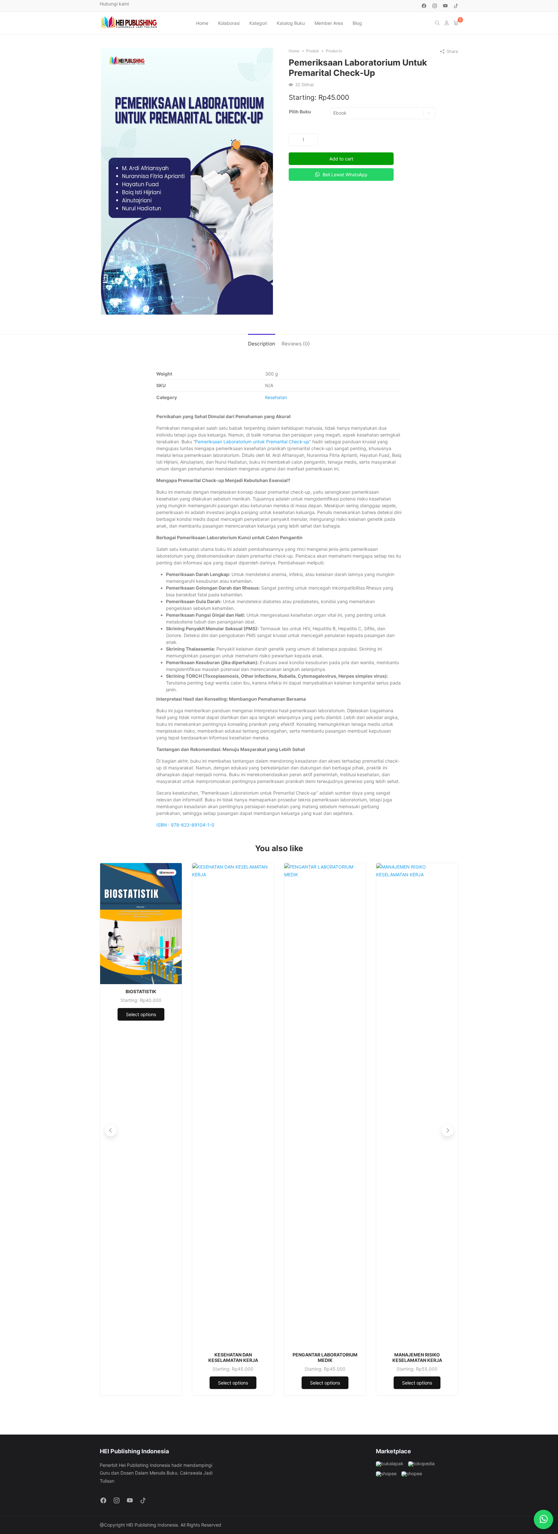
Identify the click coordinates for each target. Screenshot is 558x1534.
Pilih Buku (300, 111)
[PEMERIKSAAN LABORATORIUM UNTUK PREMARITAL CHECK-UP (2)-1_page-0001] (187, 180)
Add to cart (341, 158)
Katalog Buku (291, 23)
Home (202, 23)
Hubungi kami (114, 3)
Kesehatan (276, 397)
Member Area (329, 23)
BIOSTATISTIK (141, 991)
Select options (141, 1014)
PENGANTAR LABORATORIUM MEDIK (325, 1357)
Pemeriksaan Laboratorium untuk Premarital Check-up (252, 441)
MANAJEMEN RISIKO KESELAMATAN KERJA (417, 1357)
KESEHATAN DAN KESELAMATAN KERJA (233, 1357)
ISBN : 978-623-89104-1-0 (185, 825)
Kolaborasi (229, 23)
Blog (357, 23)
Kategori (258, 23)
